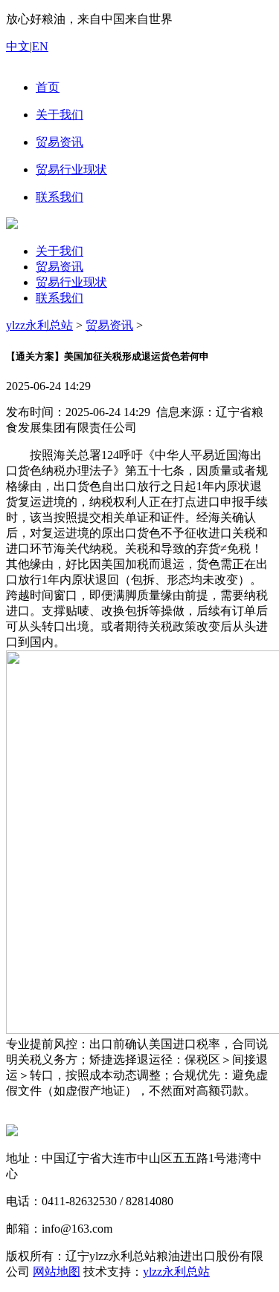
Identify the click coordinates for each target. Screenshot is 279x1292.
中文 (18, 46)
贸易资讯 (59, 266)
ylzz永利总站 (39, 325)
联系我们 (59, 297)
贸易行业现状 (71, 282)
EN (40, 46)
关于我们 (59, 251)
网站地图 (56, 1271)
